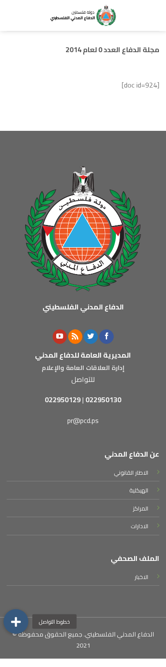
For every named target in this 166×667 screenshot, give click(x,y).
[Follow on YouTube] (60, 336)
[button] (16, 621)
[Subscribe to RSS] (75, 336)
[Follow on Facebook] (106, 336)
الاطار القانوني (131, 472)
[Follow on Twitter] (91, 336)
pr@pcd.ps (83, 420)
